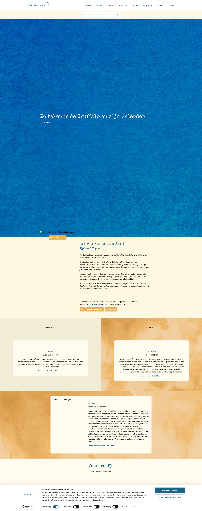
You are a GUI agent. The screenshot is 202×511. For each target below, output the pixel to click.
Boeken (88, 5)
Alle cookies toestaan (170, 490)
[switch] (76, 506)
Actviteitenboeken (94, 309)
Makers (99, 5)
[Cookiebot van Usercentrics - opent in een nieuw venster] (28, 506)
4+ (82, 309)
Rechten (135, 5)
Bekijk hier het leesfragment (101, 471)
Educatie (123, 5)
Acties (160, 5)
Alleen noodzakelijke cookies (170, 497)
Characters (111, 309)
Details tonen (127, 507)
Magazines (148, 5)
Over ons (111, 5)
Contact (171, 5)
